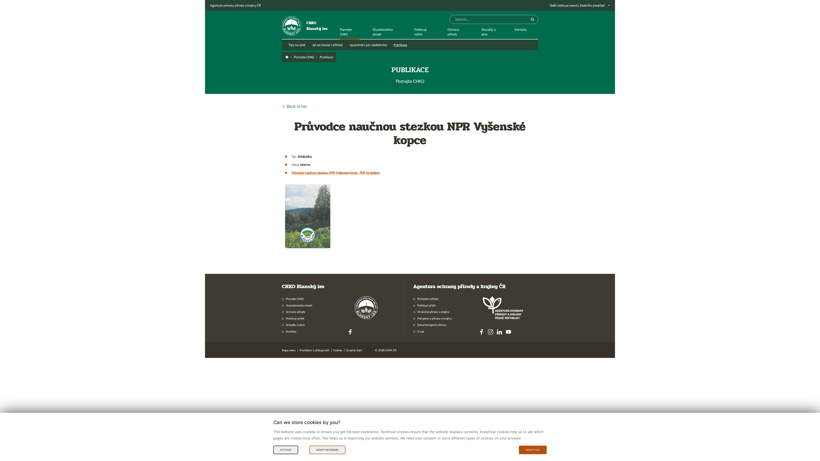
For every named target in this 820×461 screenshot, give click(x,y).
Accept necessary (327, 449)
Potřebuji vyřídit (295, 318)
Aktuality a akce (295, 325)
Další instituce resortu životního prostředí (577, 5)
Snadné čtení (354, 350)
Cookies (337, 350)
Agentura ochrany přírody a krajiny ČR (235, 5)
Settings (285, 449)
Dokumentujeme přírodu (431, 325)
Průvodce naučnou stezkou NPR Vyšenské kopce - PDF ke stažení (335, 173)
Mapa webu (289, 350)
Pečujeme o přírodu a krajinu (434, 318)
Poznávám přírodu (428, 299)
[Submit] (532, 19)
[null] (294, 106)
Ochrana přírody (295, 312)
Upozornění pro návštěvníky (368, 45)
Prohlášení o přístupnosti (314, 350)
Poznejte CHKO (295, 299)
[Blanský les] (286, 57)
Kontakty (291, 331)
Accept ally (533, 449)
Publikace (400, 45)
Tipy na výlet (296, 45)
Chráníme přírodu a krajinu (433, 312)
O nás (420, 331)
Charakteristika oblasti (299, 305)
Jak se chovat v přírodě (327, 45)
